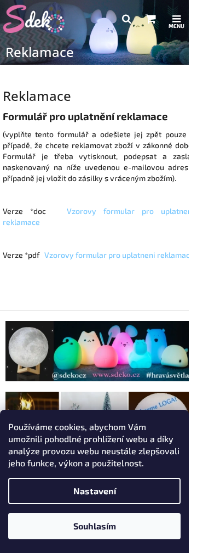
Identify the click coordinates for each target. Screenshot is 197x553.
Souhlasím (94, 526)
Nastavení (94, 491)
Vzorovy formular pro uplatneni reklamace (119, 254)
